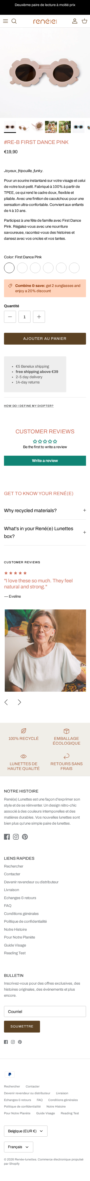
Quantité (11, 306)
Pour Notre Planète (19, 937)
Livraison (11, 890)
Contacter (12, 874)
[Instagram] (16, 837)
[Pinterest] (25, 837)
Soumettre (22, 1026)
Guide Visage (15, 945)
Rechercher (13, 866)
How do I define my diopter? (29, 405)
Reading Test (15, 953)
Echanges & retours (20, 898)
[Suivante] (19, 702)
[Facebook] (7, 837)
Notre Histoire (15, 929)
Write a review (45, 460)
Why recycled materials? (30, 510)
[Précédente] (6, 702)
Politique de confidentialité (25, 921)
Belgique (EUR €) (22, 1131)
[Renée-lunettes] (45, 21)
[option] (45, 73)
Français (15, 1147)
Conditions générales (21, 914)
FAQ (8, 906)
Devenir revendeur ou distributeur (31, 882)
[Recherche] (16, 21)
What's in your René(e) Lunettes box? (38, 532)
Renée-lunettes (25, 1159)
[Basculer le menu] (5, 21)
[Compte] (73, 21)
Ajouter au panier (44, 339)
